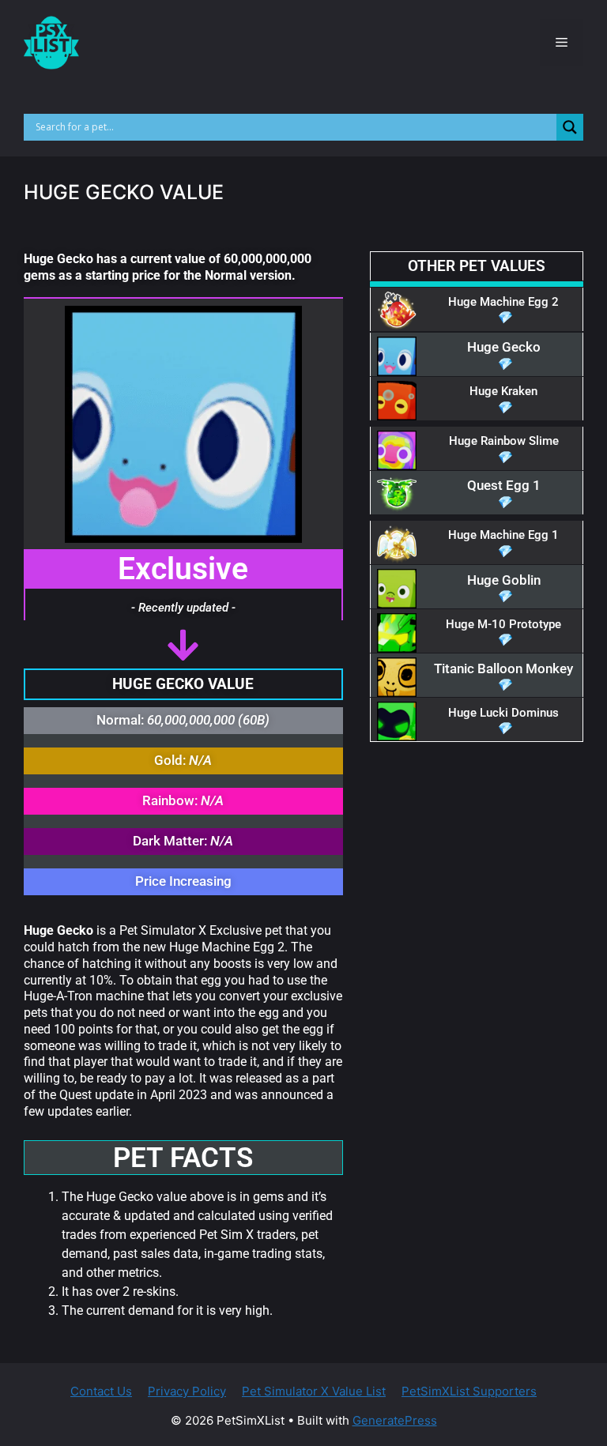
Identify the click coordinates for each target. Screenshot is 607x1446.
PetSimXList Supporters (469, 1391)
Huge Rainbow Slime (504, 441)
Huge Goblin (504, 580)
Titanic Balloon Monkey (503, 668)
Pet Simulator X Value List (314, 1391)
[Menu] (561, 42)
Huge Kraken (503, 391)
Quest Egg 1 (504, 485)
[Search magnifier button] (569, 127)
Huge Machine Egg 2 (503, 302)
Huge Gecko (504, 347)
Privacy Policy (187, 1391)
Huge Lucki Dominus (503, 713)
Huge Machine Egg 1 (503, 535)
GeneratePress (395, 1420)
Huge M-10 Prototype (503, 624)
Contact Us (101, 1391)
